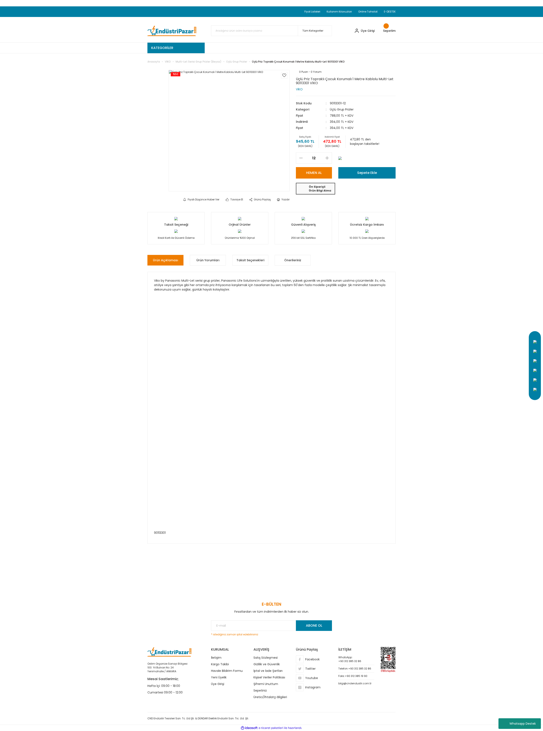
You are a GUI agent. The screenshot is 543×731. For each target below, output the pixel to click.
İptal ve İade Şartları (268, 671)
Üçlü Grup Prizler (342, 109)
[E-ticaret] (271, 728)
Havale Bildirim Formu (227, 671)
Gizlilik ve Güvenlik (266, 664)
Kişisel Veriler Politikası (269, 677)
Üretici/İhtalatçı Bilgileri (270, 697)
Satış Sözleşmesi (265, 658)
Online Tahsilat (368, 11)
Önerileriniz (292, 260)
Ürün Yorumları (208, 260)
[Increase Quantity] (327, 158)
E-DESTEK (390, 11)
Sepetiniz (260, 690)
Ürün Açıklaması (165, 260)
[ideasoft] (249, 728)
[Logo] (171, 30)
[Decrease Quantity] (301, 158)
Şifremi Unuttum (265, 684)
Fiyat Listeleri (312, 11)
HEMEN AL (314, 172)
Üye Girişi (217, 684)
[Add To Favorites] (284, 75)
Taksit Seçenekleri (250, 260)
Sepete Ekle (367, 172)
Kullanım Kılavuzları (339, 11)
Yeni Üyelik (219, 677)
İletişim (216, 658)
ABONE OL (314, 625)
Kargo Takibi (220, 664)
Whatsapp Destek (522, 723)
